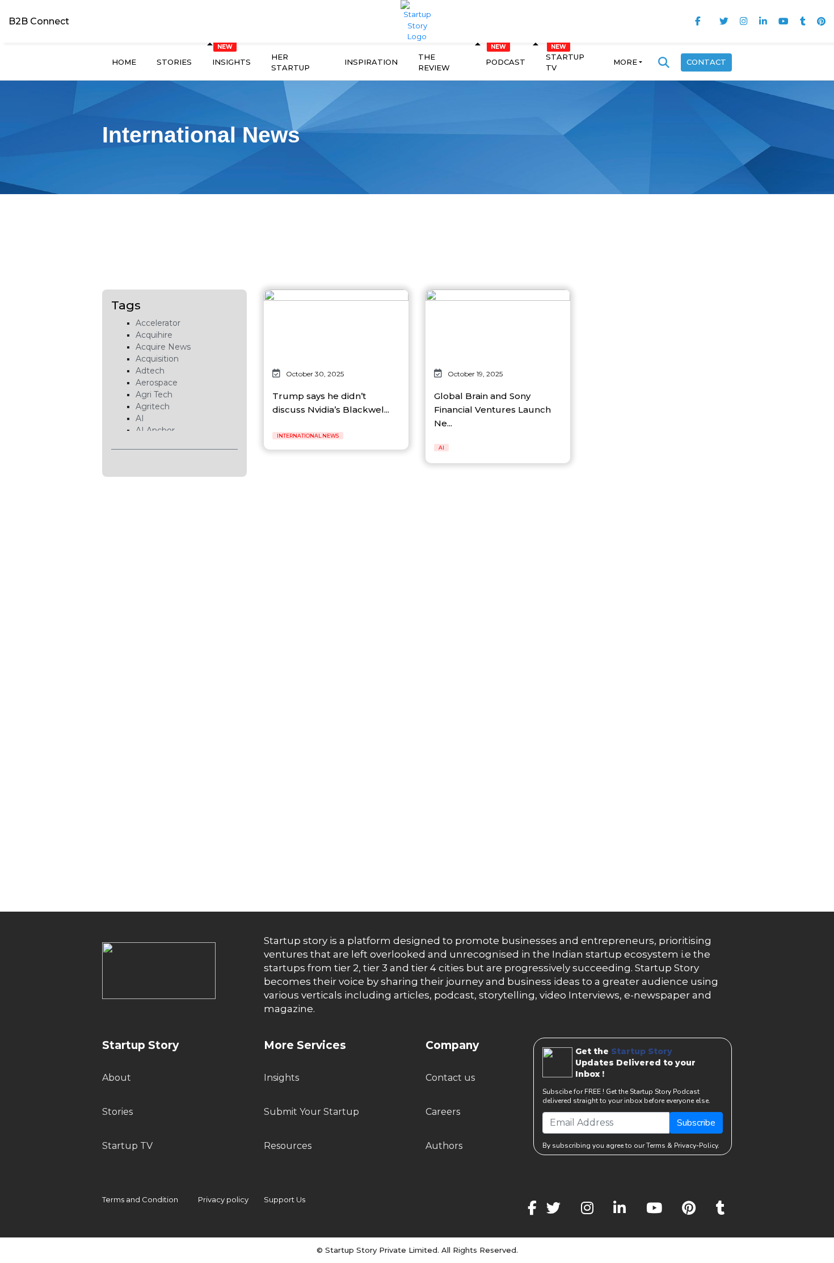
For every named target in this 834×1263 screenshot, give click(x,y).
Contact (706, 61)
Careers (443, 1111)
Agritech (153, 406)
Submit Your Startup (311, 1111)
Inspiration (371, 61)
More (625, 61)
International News (308, 436)
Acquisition (157, 359)
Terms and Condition (140, 1199)
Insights (231, 61)
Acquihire (154, 335)
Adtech (150, 371)
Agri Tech (154, 394)
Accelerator (158, 323)
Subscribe (696, 1123)
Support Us (277, 1199)
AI (140, 418)
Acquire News (163, 347)
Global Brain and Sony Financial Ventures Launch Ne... (492, 410)
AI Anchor (155, 430)
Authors (444, 1145)
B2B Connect (39, 21)
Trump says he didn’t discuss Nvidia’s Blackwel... (330, 403)
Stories (174, 61)
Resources (287, 1145)
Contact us (450, 1077)
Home (124, 61)
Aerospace (157, 382)
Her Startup (290, 62)
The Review (434, 62)
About (116, 1077)
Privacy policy (223, 1199)
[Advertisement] (417, 228)
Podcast (505, 61)
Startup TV (565, 62)
